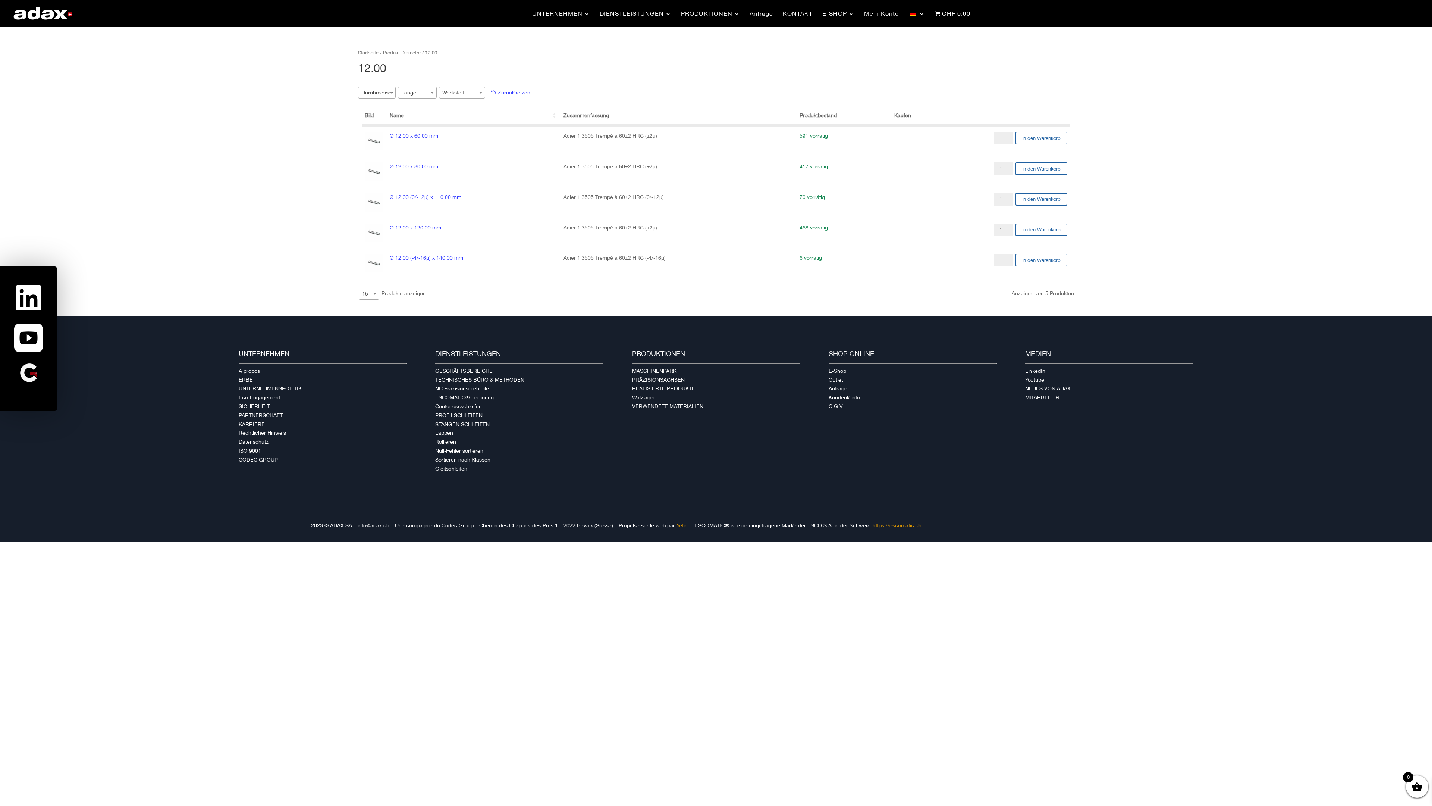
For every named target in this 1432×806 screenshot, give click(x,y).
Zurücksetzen (514, 93)
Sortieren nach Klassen (462, 460)
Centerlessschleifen (458, 406)
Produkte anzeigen (394, 293)
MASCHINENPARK (654, 371)
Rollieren (445, 442)
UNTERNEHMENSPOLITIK (270, 388)
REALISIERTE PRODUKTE (663, 388)
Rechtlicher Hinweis (262, 433)
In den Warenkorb (1041, 138)
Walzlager (643, 397)
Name (397, 115)
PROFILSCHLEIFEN (459, 415)
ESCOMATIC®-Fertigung (464, 397)
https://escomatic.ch (897, 525)
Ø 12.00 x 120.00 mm (415, 228)
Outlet (836, 380)
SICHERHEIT (254, 406)
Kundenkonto (844, 397)
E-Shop (837, 371)
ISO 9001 (250, 451)
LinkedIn (1035, 371)
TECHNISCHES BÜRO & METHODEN (479, 380)
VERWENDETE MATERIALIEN (667, 406)
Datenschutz (253, 442)
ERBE (246, 380)
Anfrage (838, 388)
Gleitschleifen (451, 469)
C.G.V (836, 406)
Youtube (1034, 380)
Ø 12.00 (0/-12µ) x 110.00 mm (425, 197)
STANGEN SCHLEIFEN (462, 424)
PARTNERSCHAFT (261, 415)
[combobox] (377, 93)
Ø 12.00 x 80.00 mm (414, 166)
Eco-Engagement (259, 397)
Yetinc (683, 525)
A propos (249, 371)
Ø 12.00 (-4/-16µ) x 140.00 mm (426, 258)
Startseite (368, 53)
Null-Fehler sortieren (459, 451)
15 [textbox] (365, 294)
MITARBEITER (1042, 397)
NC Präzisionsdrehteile (462, 388)
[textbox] (379, 92)
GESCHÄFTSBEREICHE (464, 371)
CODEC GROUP (258, 460)
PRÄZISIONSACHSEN (658, 380)
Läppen (444, 433)
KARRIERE (252, 424)
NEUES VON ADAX (1048, 388)
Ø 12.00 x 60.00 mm (414, 136)
